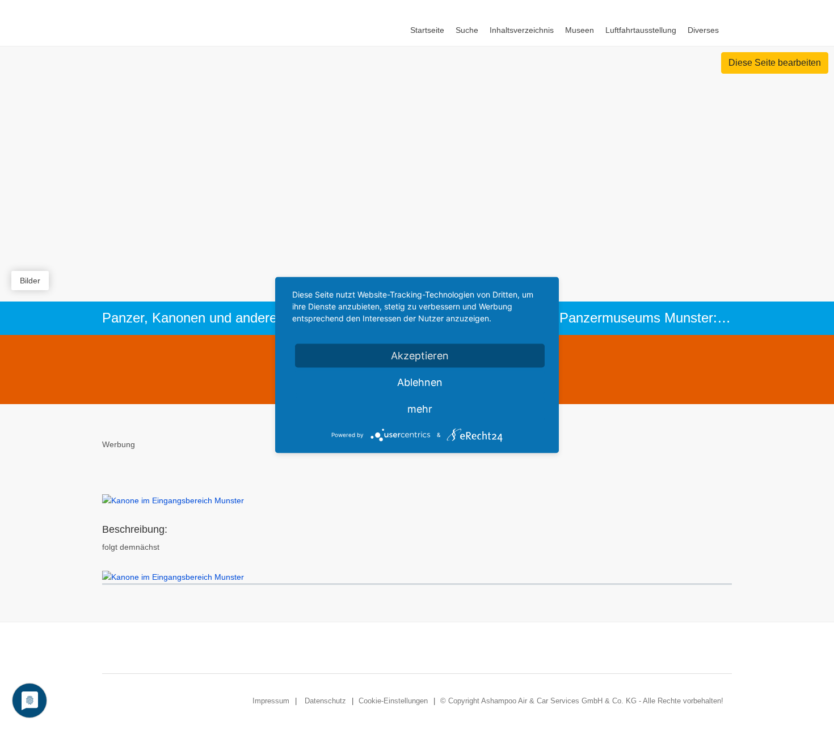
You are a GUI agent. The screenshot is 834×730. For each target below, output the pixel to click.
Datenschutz (325, 701)
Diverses (703, 30)
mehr (419, 409)
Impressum (270, 701)
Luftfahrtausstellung (640, 30)
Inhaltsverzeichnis (522, 30)
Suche (467, 30)
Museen (579, 30)
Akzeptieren (420, 356)
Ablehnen (420, 382)
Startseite (427, 30)
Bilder (30, 280)
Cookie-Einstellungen (393, 701)
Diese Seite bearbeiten (774, 62)
